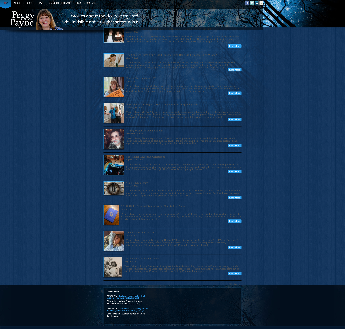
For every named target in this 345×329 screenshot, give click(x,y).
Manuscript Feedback (59, 3)
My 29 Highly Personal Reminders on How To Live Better (153, 206)
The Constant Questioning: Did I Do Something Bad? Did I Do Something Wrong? (171, 54)
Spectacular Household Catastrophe (145, 156)
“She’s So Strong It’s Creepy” (142, 232)
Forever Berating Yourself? (141, 78)
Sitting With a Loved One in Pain (144, 130)
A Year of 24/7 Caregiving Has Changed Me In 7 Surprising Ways (162, 104)
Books (29, 3)
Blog (78, 3)
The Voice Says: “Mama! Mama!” (143, 258)
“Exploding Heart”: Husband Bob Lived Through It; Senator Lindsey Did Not (126, 297)
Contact (91, 3)
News (40, 3)
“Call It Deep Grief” (137, 182)
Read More (234, 46)
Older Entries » (235, 284)
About (17, 3)
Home (5, 3)
